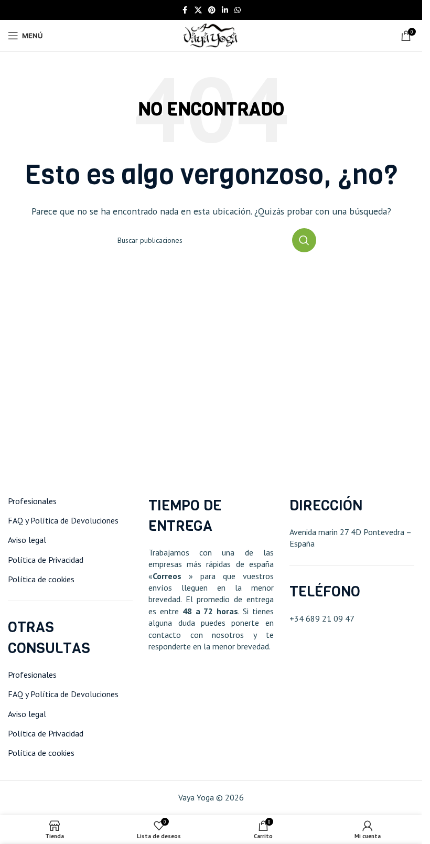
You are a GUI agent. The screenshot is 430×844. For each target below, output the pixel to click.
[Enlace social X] (198, 10)
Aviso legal (27, 540)
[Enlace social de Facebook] (185, 10)
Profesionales (32, 501)
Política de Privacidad (45, 559)
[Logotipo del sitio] (211, 34)
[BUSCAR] (304, 240)
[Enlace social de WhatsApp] (237, 10)
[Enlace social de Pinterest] (212, 10)
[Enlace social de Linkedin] (225, 10)
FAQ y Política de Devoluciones (63, 520)
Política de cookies (41, 579)
